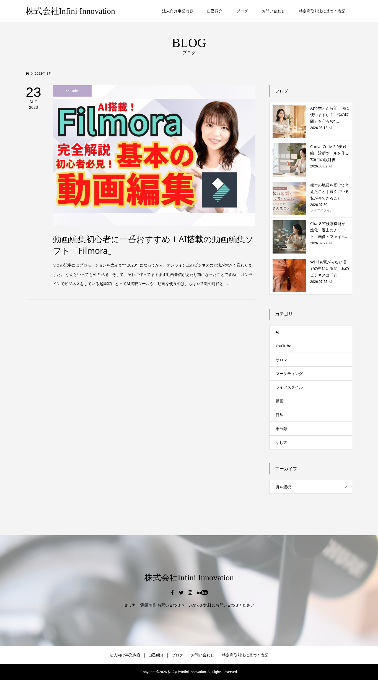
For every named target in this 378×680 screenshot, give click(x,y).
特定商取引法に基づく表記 (322, 11)
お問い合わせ (273, 11)
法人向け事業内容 (177, 11)
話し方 (281, 442)
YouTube (283, 345)
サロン (281, 359)
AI (277, 332)
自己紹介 (214, 11)
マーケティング (289, 373)
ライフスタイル (289, 387)
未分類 (281, 428)
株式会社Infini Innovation (70, 10)
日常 (279, 414)
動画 (279, 401)
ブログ (242, 11)
